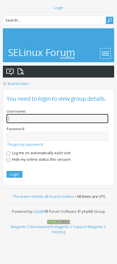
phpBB (39, 211)
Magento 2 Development (32, 226)
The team (21, 196)
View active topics (22, 72)
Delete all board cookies (53, 196)
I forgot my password (25, 144)
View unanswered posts (10, 72)
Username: (16, 111)
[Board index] (41, 54)
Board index (18, 83)
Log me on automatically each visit (40, 152)
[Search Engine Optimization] (58, 221)
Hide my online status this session (41, 159)
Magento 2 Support (70, 226)
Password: (16, 128)
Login (58, 7)
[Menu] (105, 53)
